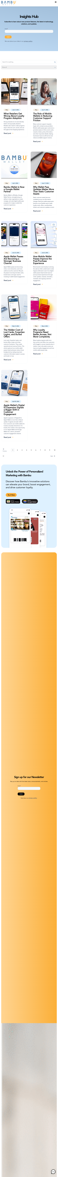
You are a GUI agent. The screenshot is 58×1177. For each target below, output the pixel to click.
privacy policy (28, 41)
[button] (55, 2)
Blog (7, 109)
